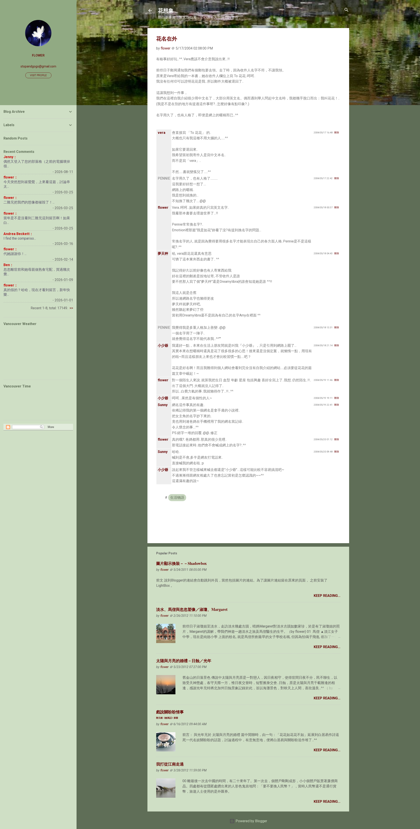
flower (38, 55)
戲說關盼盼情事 (170, 714)
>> (71, 308)
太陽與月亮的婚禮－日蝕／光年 (183, 660)
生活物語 (177, 497)
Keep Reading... (327, 596)
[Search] (346, 10)
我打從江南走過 (170, 764)
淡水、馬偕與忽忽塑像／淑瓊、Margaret (192, 609)
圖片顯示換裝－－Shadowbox (181, 563)
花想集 (166, 10)
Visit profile (38, 75)
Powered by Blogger (251, 821)
